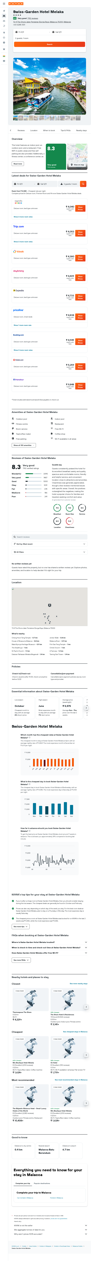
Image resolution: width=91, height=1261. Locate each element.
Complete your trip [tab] (23, 1183)
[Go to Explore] (4, 32)
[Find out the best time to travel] (4, 42)
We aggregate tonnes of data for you (29, 1230)
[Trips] (4, 49)
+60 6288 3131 (19, 24)
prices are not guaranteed (59, 1218)
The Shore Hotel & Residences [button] (62, 1015)
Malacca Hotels (77, 1246)
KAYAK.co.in (15, 1246)
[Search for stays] (4, 16)
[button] (4, 3)
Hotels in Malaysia (45, 1246)
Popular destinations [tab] (42, 1183)
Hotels (24, 1246)
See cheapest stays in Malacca (75, 1032)
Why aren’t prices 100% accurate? (28, 1234)
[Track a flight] (4, 37)
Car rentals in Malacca (25, 1198)
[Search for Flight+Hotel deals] (4, 25)
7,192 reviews (32, 18)
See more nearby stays (78, 983)
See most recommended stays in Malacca (71, 1080)
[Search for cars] (4, 20)
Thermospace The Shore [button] (22, 1012)
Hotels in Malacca (56, 1198)
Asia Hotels (33, 1246)
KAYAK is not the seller (23, 1225)
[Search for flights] (4, 11)
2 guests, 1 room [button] (21, 38)
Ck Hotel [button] (54, 1063)
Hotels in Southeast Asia (62, 1246)
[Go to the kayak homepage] (16, 3)
